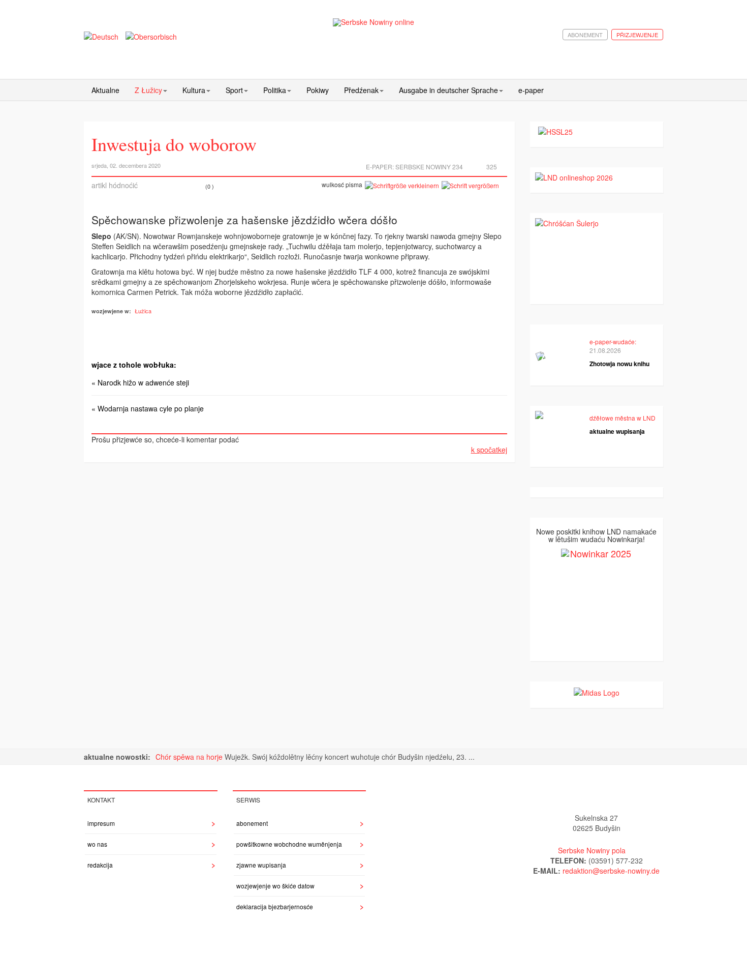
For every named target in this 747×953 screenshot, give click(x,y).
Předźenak (361, 90)
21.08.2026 (605, 350)
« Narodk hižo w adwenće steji (140, 382)
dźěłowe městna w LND (622, 417)
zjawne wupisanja (261, 864)
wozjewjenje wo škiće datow (275, 885)
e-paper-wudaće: (612, 341)
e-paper (531, 90)
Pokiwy (317, 90)
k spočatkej (489, 449)
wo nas (97, 844)
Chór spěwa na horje (190, 757)
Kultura (193, 90)
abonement (585, 35)
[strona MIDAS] (596, 692)
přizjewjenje (637, 35)
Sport (234, 90)
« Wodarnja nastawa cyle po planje (147, 408)
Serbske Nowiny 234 (429, 166)
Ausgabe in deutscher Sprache (448, 90)
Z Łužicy (148, 90)
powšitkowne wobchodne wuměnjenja (289, 844)
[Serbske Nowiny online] (373, 22)
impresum (101, 823)
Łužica (143, 311)
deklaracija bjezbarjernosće (274, 906)
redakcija (100, 864)
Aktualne (105, 90)
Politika (274, 90)
